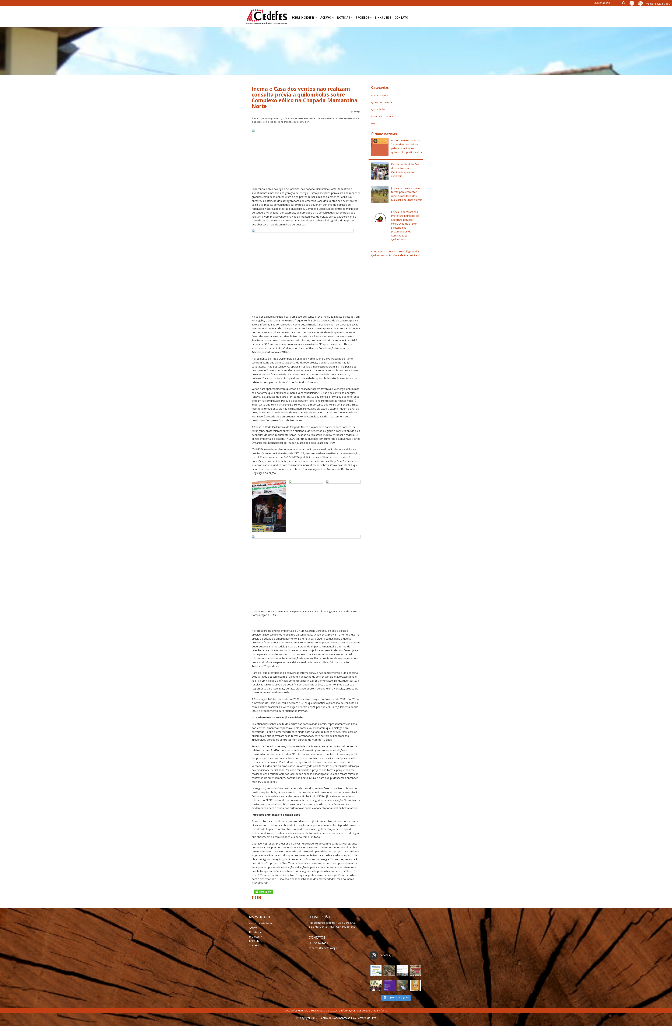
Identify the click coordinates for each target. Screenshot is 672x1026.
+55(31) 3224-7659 (658, 3)
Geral (374, 123)
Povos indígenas (380, 95)
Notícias (344, 17)
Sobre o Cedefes (303, 17)
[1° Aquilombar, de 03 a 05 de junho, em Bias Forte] (415, 970)
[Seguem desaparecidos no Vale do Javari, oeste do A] (402, 970)
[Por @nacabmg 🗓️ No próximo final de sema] (376, 970)
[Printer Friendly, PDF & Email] (263, 891)
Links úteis (383, 17)
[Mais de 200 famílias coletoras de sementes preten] (389, 970)
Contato (401, 17)
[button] (625, 3)
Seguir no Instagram (398, 997)
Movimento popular (382, 116)
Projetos (363, 17)
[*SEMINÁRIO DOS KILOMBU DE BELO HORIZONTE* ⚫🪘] (415, 985)
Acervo (326, 17)
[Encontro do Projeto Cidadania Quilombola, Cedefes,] (376, 985)
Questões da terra (381, 102)
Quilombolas (378, 109)
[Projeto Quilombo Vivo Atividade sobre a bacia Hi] (402, 985)
